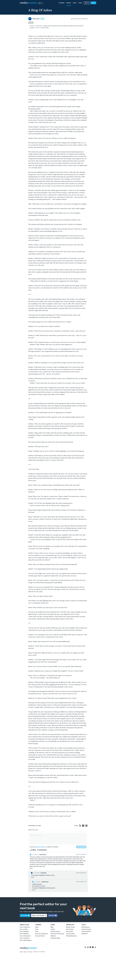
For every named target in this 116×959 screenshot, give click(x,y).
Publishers (84, 933)
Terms (25, 951)
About (37, 927)
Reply (31, 868)
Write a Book (69, 929)
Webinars (53, 936)
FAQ (21, 951)
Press (36, 931)
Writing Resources (71, 936)
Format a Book (70, 933)
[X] (85, 947)
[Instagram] (88, 947)
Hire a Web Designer (26, 940)
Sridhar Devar (42, 854)
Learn (74, 3)
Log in (93, 2)
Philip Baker (43, 873)
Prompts (61, 3)
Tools (80, 3)
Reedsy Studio (70, 927)
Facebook (52, 915)
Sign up (87, 2)
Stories (68, 3)
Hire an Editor (24, 929)
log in (43, 847)
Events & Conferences (57, 933)
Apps (40, 3)
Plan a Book (69, 931)
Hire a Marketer (24, 933)
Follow (42, 18)
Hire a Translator (25, 938)
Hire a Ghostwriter (25, 936)
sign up (38, 847)
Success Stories (40, 936)
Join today (24, 915)
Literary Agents (86, 931)
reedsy (28, 2)
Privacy (30, 951)
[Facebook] (93, 947)
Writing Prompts (86, 929)
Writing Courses (55, 931)
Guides (53, 929)
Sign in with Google (38, 915)
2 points (36, 854)
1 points (39, 881)
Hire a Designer (24, 931)
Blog (52, 927)
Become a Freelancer (41, 933)
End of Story (45, 27)
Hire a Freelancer (25, 927)
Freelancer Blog (55, 938)
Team (36, 929)
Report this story (33, 829)
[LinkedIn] (90, 947)
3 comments (83, 19)
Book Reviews (85, 927)
